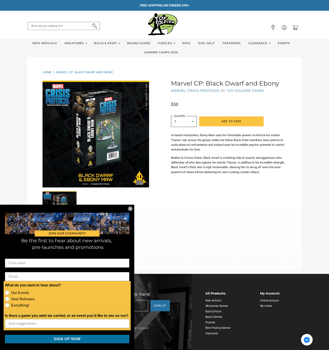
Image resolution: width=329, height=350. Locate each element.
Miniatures (74, 43)
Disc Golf (206, 43)
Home (47, 72)
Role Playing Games (217, 327)
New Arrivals (44, 43)
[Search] (94, 26)
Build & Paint (106, 43)
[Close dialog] (130, 208)
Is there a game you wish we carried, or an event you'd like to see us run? (66, 316)
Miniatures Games (216, 305)
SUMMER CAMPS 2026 (161, 52)
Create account (269, 300)
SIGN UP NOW (67, 339)
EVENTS (284, 43)
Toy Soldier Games (245, 90)
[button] (307, 340)
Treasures (231, 43)
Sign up (160, 305)
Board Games (138, 43)
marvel (178, 90)
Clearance (258, 43)
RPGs (186, 43)
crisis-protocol (203, 90)
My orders (266, 305)
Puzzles (165, 43)
